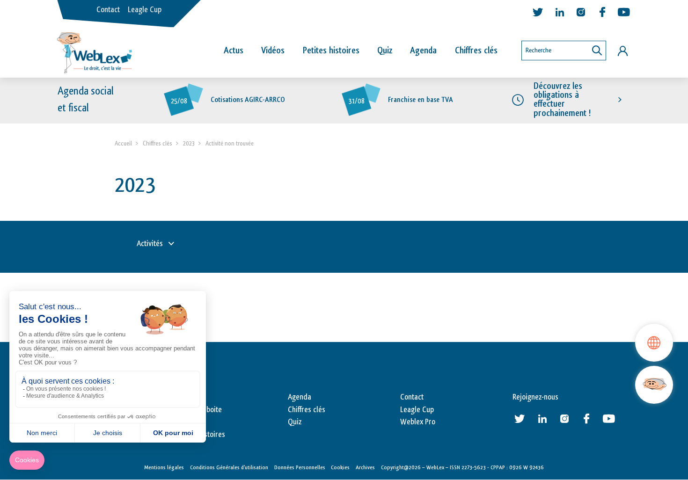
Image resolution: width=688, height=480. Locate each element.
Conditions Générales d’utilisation (229, 467)
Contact (108, 10)
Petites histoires (331, 50)
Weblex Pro (417, 422)
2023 (189, 143)
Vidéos (273, 50)
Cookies (340, 467)
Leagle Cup (144, 10)
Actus (233, 50)
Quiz (384, 50)
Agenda (423, 50)
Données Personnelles (299, 467)
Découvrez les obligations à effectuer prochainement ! (562, 99)
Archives (365, 467)
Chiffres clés (476, 50)
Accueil (123, 143)
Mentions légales (164, 467)
